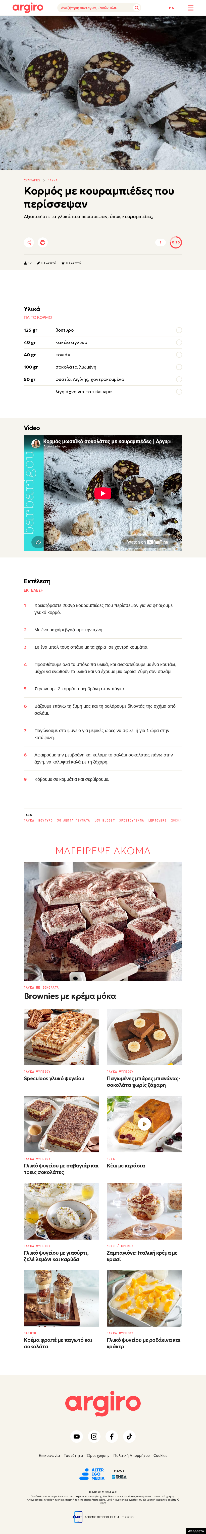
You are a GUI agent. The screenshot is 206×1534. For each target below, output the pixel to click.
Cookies (160, 1455)
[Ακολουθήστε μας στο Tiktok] (129, 1436)
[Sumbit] (136, 7)
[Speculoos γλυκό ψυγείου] (61, 1037)
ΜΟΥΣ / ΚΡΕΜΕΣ (120, 1246)
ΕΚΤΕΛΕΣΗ (54, 23)
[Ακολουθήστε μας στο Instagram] (94, 1436)
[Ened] (119, 1476)
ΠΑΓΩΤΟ (30, 1333)
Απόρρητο (196, 1531)
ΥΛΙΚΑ (17, 23)
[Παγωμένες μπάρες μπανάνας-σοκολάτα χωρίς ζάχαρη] (144, 1037)
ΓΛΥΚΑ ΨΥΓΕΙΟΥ (37, 1072)
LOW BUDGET (104, 821)
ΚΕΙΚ (111, 1159)
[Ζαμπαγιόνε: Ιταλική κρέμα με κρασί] (144, 1211)
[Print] (43, 242)
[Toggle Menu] (190, 8)
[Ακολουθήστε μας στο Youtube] (76, 1436)
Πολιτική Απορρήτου (131, 1455)
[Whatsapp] (85, 243)
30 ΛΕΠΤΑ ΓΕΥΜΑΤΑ (73, 821)
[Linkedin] (71, 243)
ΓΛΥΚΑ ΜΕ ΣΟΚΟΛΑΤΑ (41, 988)
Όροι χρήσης (98, 1455)
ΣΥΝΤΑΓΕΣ (32, 180)
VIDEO (33, 23)
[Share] (29, 242)
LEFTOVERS (157, 821)
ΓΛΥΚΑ (53, 180)
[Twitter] (58, 243)
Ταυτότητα (73, 1455)
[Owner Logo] (92, 1473)
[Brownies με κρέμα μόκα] (103, 921)
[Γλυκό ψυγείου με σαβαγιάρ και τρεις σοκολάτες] (61, 1124)
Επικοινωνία (49, 1455)
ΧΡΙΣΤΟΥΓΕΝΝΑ (131, 821)
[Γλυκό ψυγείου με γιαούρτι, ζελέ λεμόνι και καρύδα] (61, 1211)
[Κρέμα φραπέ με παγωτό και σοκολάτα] (61, 1298)
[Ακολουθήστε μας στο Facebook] (112, 1436)
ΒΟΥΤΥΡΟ (45, 821)
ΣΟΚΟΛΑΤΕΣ (180, 821)
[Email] (99, 243)
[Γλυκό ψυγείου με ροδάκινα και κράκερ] (144, 1298)
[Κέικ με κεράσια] (144, 1124)
